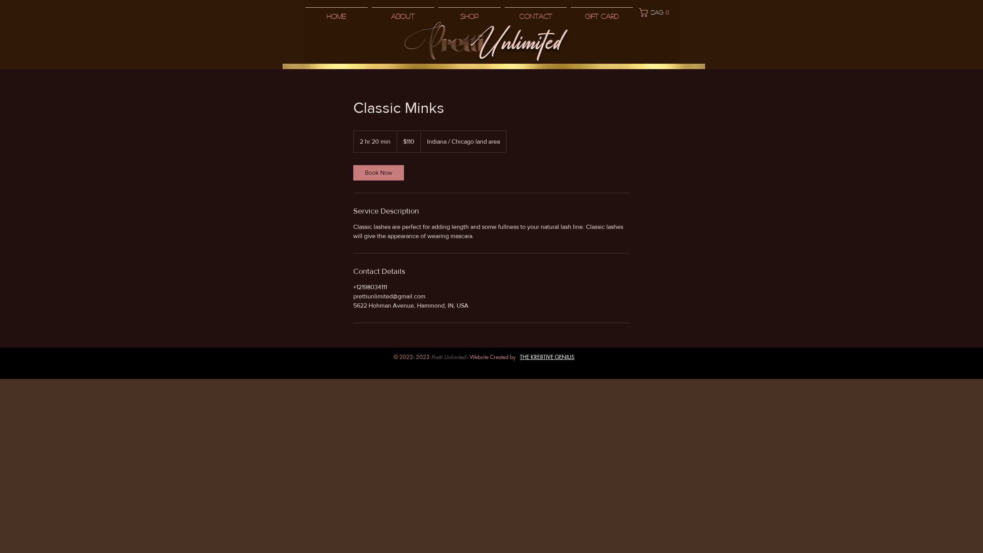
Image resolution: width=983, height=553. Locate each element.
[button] (656, 12)
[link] (378, 172)
